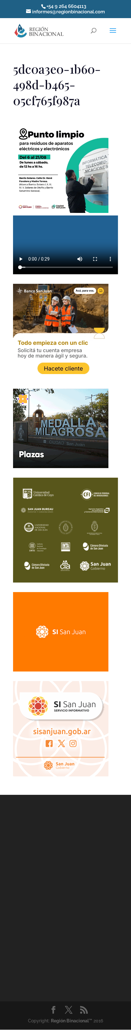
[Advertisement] (65, 896)
